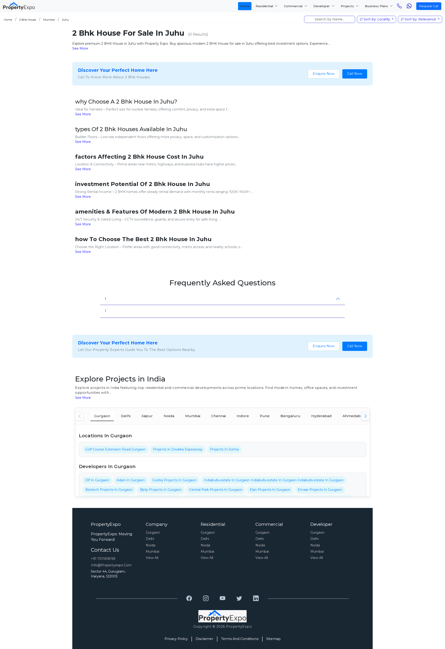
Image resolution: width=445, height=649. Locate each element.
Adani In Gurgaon (131, 480)
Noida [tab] (169, 416)
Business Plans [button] (377, 6)
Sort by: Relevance (420, 19)
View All (152, 558)
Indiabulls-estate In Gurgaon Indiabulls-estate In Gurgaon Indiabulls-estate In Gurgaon (273, 480)
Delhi (150, 539)
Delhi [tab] (125, 416)
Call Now (354, 74)
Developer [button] (322, 6)
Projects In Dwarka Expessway (178, 449)
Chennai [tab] (218, 416)
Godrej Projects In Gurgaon (174, 480)
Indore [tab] (243, 416)
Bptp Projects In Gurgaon (161, 490)
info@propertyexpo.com (111, 565)
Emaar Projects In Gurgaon (320, 490)
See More (80, 48)
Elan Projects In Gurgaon (270, 490)
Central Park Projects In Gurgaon (215, 490)
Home (245, 6)
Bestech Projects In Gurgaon (109, 490)
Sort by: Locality (377, 19)
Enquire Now (324, 74)
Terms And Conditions (239, 639)
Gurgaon (153, 532)
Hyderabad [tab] (321, 416)
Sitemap (273, 639)
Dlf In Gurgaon (97, 480)
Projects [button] (348, 6)
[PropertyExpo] (189, 598)
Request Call (428, 6)
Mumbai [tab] (192, 416)
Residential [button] (265, 6)
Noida (150, 545)
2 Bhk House (27, 19)
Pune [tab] (265, 416)
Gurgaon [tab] (102, 416)
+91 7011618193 (103, 559)
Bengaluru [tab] (290, 416)
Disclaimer (204, 639)
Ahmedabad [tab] (354, 416)
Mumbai (49, 19)
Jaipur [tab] (147, 416)
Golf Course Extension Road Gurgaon (115, 449)
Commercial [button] (293, 6)
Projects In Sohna (224, 449)
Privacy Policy (176, 639)
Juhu (65, 19)
